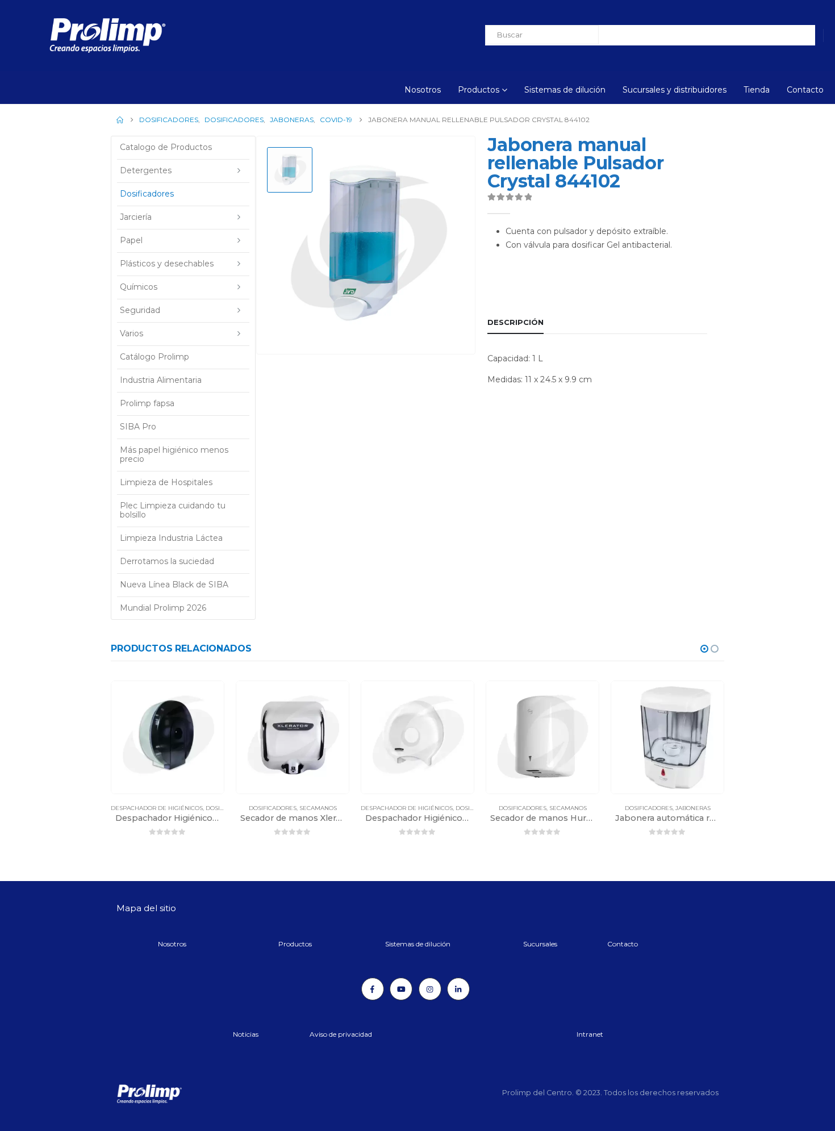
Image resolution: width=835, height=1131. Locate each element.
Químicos (138, 287)
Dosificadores (147, 194)
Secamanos (318, 808)
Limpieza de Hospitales (166, 482)
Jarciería (136, 217)
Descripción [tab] (515, 322)
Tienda (757, 90)
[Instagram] (430, 989)
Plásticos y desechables (167, 263)
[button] (704, 649)
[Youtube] (401, 989)
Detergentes (146, 170)
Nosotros (422, 90)
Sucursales (540, 944)
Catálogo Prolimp (154, 357)
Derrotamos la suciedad (167, 561)
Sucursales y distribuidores (675, 90)
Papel (131, 240)
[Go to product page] (167, 737)
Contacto (805, 90)
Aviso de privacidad (341, 1034)
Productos (478, 90)
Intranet (590, 1034)
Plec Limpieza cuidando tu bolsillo (173, 510)
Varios (131, 333)
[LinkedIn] (458, 989)
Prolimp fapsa (147, 403)
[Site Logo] (76, 35)
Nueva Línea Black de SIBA (174, 584)
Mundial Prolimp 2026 (163, 608)
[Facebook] (372, 989)
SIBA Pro (138, 426)
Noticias (245, 1034)
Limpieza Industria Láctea (171, 538)
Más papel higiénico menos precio (174, 454)
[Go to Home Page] (119, 120)
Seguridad (140, 310)
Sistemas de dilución (565, 90)
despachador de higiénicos (157, 808)
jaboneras (693, 808)
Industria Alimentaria (161, 380)
